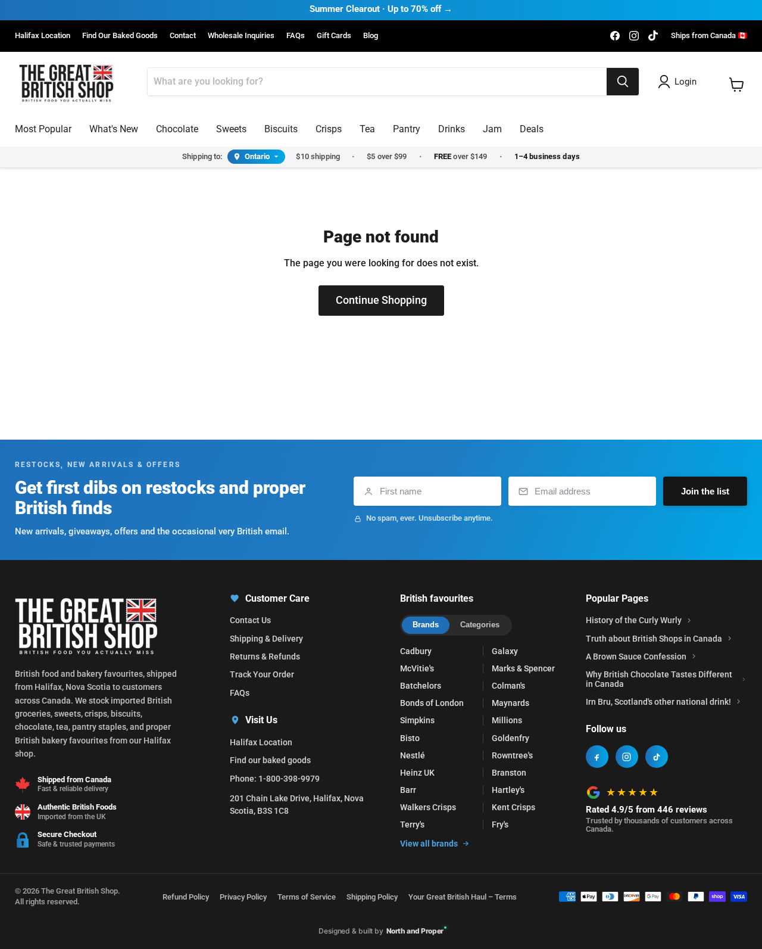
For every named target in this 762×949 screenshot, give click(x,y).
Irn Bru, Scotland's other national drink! (658, 702)
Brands (426, 624)
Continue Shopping (381, 300)
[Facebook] (597, 756)
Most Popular (43, 129)
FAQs (295, 36)
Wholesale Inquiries (241, 36)
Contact (183, 36)
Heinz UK (417, 772)
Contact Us (250, 620)
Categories (479, 624)
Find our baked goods (270, 760)
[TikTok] (656, 756)
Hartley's (508, 790)
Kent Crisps (513, 807)
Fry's (500, 824)
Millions (507, 720)
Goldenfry (510, 738)
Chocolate (177, 129)
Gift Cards (334, 36)
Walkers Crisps (428, 807)
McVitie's (417, 668)
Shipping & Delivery (266, 638)
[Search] (623, 81)
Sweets (231, 129)
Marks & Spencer (523, 668)
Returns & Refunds (265, 656)
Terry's (412, 824)
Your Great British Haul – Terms (462, 896)
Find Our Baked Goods (120, 36)
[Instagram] (627, 756)
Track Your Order (262, 674)
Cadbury (416, 651)
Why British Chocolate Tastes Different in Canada (659, 679)
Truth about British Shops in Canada (654, 638)
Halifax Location (42, 36)
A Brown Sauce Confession (636, 656)
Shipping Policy (372, 896)
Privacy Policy (243, 896)
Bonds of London (432, 703)
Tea (367, 129)
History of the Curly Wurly (634, 620)
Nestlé (412, 755)
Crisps (329, 129)
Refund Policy (186, 896)
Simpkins (417, 720)
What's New (113, 129)
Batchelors (420, 685)
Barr (408, 790)
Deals (532, 129)
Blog (370, 36)
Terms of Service (306, 896)
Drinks (451, 129)
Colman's (508, 685)
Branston (509, 772)
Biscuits (281, 129)
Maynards (510, 703)
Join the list (705, 491)
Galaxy (505, 651)
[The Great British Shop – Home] (66, 81)
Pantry (406, 129)
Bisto (410, 738)
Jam (492, 129)
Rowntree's (512, 755)
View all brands (429, 843)
